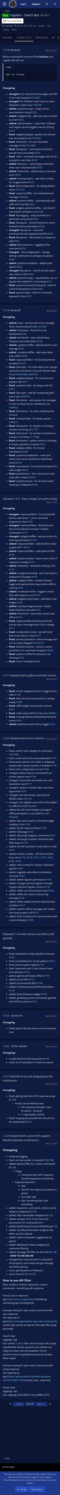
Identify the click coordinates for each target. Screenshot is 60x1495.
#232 (12, 389)
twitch (14, 29)
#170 (25, 842)
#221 (41, 642)
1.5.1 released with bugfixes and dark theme (29, 675)
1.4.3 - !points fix (13, 1015)
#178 (54, 765)
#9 (31, 1226)
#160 (43, 828)
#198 (30, 919)
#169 (52, 835)
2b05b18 (33, 374)
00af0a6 (13, 414)
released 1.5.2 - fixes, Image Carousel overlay (30, 498)
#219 (19, 617)
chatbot (41, 26)
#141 (28, 1121)
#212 (12, 569)
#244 (25, 469)
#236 (39, 341)
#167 (38, 635)
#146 (48, 879)
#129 (12, 1167)
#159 (27, 824)
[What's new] (47, 4)
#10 (54, 1226)
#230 (34, 112)
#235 (32, 477)
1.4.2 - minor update (15, 1046)
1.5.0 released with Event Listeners (24, 738)
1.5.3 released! (12, 310)
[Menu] (4, 4)
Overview (7, 37)
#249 (34, 160)
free (49, 26)
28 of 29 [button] (30, 1403)
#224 (12, 130)
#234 (24, 333)
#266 (19, 266)
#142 (44, 994)
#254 (37, 152)
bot (34, 26)
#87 (40, 1222)
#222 (21, 657)
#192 (36, 912)
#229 (31, 182)
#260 (42, 226)
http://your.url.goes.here (21, 1299)
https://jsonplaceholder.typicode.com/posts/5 (32, 1321)
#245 (35, 484)
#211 (12, 628)
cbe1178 (33, 429)
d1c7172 (20, 189)
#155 (41, 964)
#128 (50, 1160)
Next (40, 1403)
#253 (18, 174)
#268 (50, 233)
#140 (12, 1099)
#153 (52, 724)
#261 (36, 218)
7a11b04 (31, 145)
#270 (23, 248)
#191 (38, 609)
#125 (33, 1211)
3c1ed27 (35, 97)
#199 (18, 694)
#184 (22, 875)
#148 (40, 983)
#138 (53, 1252)
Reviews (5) (42, 37)
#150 (12, 990)
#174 (53, 758)
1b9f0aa (13, 407)
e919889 (23, 374)
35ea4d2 (32, 805)
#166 (19, 602)
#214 (24, 532)
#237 (21, 348)
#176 (29, 857)
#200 (19, 702)
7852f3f (37, 104)
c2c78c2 (42, 326)
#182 (12, 861)
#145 (12, 957)
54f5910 (13, 422)
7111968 (34, 436)
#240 (42, 444)
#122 (49, 1215)
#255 (41, 211)
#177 (36, 857)
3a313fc (27, 798)
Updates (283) (24, 37)
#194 (34, 576)
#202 (19, 720)
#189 (20, 868)
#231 (25, 381)
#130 (25, 1274)
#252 (32, 204)
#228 (23, 363)
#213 (34, 539)
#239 (25, 451)
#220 (35, 642)
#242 (19, 462)
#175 (23, 857)
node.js (6, 29)
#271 (49, 281)
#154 (34, 1001)
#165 (31, 831)
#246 (40, 288)
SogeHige (8, 25)
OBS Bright (9, 1467)
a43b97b (25, 396)
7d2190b (14, 754)
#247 (29, 296)
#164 (21, 897)
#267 (17, 241)
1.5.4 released (11, 50)
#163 (51, 890)
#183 (19, 861)
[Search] (55, 4)
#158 (33, 776)
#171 (29, 783)
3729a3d (36, 138)
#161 (22, 905)
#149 (47, 975)
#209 (30, 521)
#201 (12, 709)
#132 (32, 1274)
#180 (46, 769)
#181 (50, 857)
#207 (21, 587)
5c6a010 (13, 374)
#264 (12, 259)
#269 (31, 274)
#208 (12, 554)
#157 (24, 791)
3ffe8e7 (52, 713)
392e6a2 (23, 196)
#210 (32, 562)
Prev (20, 1403)
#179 (43, 857)
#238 (24, 355)
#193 (37, 595)
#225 (21, 119)
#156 (27, 972)
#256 (39, 167)
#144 (46, 1058)
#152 (52, 961)
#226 (50, 650)
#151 (32, 979)
